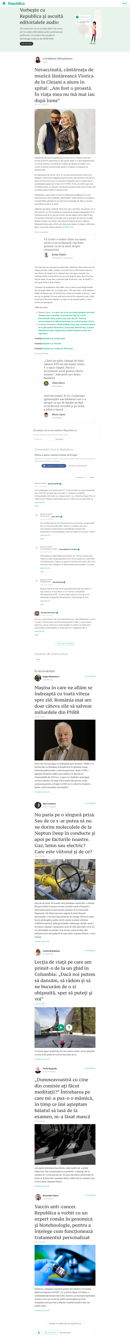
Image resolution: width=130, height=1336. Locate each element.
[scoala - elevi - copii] (65, 1144)
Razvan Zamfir (53, 484)
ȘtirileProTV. (68, 227)
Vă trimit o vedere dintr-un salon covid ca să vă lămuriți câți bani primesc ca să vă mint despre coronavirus (65, 244)
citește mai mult (39, 502)
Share (66, 1333)
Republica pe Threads (51, 343)
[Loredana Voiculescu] (38, 59)
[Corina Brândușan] (38, 952)
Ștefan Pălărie (59, 254)
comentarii (90, 676)
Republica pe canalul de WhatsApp (57, 348)
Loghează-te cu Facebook (55, 466)
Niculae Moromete (48, 613)
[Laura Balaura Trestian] (48, 549)
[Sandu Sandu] (45, 582)
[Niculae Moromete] (37, 613)
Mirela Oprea (58, 414)
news (38, 659)
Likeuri (91, 477)
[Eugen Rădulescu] (38, 678)
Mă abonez (59, 439)
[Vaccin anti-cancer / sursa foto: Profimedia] (65, 1265)
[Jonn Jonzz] (45, 516)
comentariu (89, 950)
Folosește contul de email (78, 466)
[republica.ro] (39, 1333)
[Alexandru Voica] (38, 1197)
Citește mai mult (42, 792)
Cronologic (80, 477)
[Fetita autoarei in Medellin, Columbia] (65, 1027)
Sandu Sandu (58, 582)
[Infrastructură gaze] (65, 879)
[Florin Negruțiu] (38, 1070)
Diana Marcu (58, 382)
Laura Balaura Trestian (68, 549)
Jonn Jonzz (55, 516)
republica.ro (13, 3)
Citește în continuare (65, 1323)
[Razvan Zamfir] (40, 483)
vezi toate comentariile (65, 644)
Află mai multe (26, 44)
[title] (47, 256)
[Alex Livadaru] (38, 805)
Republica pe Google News (53, 338)
